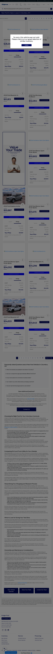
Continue (26, 45)
